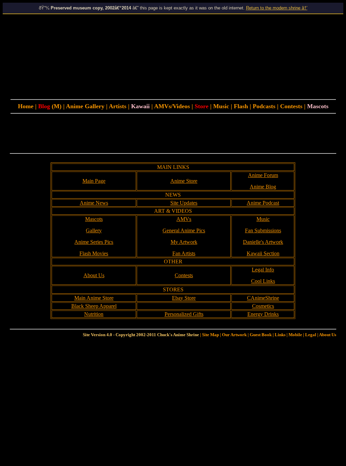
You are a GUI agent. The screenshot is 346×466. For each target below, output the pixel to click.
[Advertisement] (173, 134)
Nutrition (93, 314)
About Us (93, 275)
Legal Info (263, 269)
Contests (292, 106)
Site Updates (183, 203)
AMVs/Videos (172, 106)
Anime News (94, 203)
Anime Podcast (263, 203)
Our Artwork (234, 334)
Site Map (210, 334)
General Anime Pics (184, 230)
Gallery (94, 230)
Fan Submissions (263, 230)
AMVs (183, 219)
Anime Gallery (85, 106)
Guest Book (261, 334)
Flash (241, 106)
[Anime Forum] (233, 106)
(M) (55, 106)
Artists (118, 106)
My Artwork (184, 242)
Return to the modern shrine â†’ (276, 7)
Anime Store (183, 181)
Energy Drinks (263, 314)
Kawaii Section (263, 253)
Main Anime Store (94, 298)
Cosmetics (263, 306)
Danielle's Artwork (263, 242)
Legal (310, 334)
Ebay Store (184, 298)
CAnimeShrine (263, 298)
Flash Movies (93, 253)
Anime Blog (263, 187)
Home (25, 106)
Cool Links (263, 281)
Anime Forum (263, 175)
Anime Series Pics (93, 242)
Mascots (94, 219)
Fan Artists (183, 253)
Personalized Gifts (184, 314)
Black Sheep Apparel (94, 306)
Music (221, 106)
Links (280, 334)
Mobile (295, 334)
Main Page (93, 181)
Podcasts (264, 106)
